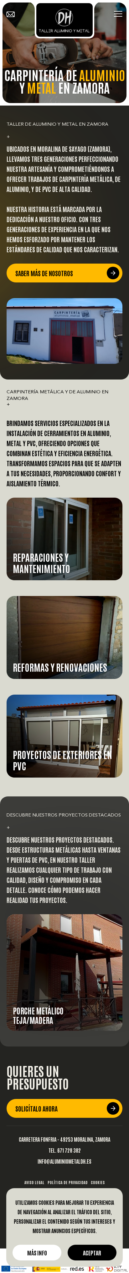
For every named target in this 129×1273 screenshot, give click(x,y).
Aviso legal (34, 1182)
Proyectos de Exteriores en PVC (62, 760)
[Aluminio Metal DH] (64, 20)
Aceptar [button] (92, 1252)
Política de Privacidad (68, 1182)
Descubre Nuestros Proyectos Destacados (64, 815)
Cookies (98, 1182)
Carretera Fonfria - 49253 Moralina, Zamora (64, 1139)
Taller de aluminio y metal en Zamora (57, 124)
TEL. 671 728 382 (65, 1150)
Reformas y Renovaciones (60, 667)
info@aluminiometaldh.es (64, 1161)
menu (118, 14)
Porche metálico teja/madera (38, 1015)
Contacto (14, 14)
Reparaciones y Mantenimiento (41, 562)
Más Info (37, 1252)
